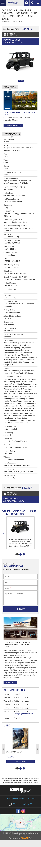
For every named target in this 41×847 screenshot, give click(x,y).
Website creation (14, 838)
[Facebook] (18, 811)
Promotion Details (13, 125)
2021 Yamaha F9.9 (14, 752)
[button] (3, 532)
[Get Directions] (32, 3)
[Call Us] (38, 3)
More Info (20, 762)
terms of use (23, 835)
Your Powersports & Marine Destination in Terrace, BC (18, 643)
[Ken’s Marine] (15, 3)
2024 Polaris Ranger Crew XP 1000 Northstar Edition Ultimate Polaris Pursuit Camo (20, 541)
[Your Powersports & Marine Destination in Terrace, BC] (20, 628)
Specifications (11, 134)
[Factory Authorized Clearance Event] (20, 100)
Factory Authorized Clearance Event (19, 113)
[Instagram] (23, 811)
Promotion (9, 87)
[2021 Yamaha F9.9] (20, 738)
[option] (20, 532)
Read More (10, 682)
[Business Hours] (26, 3)
